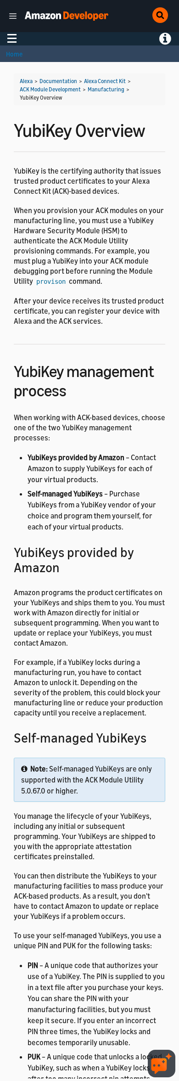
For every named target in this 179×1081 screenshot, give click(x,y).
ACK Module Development (50, 89)
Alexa (26, 81)
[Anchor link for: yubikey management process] (75, 389)
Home (14, 54)
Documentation (58, 81)
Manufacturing (106, 89)
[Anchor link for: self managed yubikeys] (153, 737)
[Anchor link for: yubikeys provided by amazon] (66, 566)
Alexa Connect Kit (105, 81)
